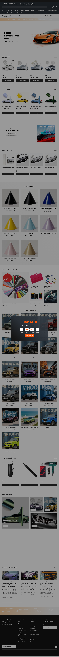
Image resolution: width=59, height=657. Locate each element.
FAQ (44, 0)
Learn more (14, 0)
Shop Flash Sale (29, 335)
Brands (40, 0)
